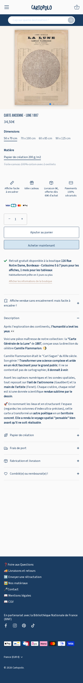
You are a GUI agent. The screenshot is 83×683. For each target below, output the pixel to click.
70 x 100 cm (28, 138)
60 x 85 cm (45, 138)
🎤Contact (11, 589)
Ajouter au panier (41, 232)
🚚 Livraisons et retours (20, 571)
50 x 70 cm (10, 138)
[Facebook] (6, 625)
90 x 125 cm (63, 138)
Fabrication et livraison (24, 461)
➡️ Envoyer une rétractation (23, 577)
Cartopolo (18, 667)
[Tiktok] (33, 625)
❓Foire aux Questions (19, 564)
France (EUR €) (11, 657)
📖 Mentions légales (17, 595)
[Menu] (7, 7)
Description (11, 318)
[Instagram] (15, 625)
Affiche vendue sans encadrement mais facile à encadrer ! (37, 303)
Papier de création (21, 435)
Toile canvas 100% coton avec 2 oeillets (30, 164)
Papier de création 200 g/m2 (22, 157)
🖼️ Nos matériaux (16, 583)
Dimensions (11, 132)
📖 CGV (9, 602)
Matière (9, 150)
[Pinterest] (24, 625)
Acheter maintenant (41, 245)
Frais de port (17, 448)
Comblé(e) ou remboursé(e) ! (28, 474)
